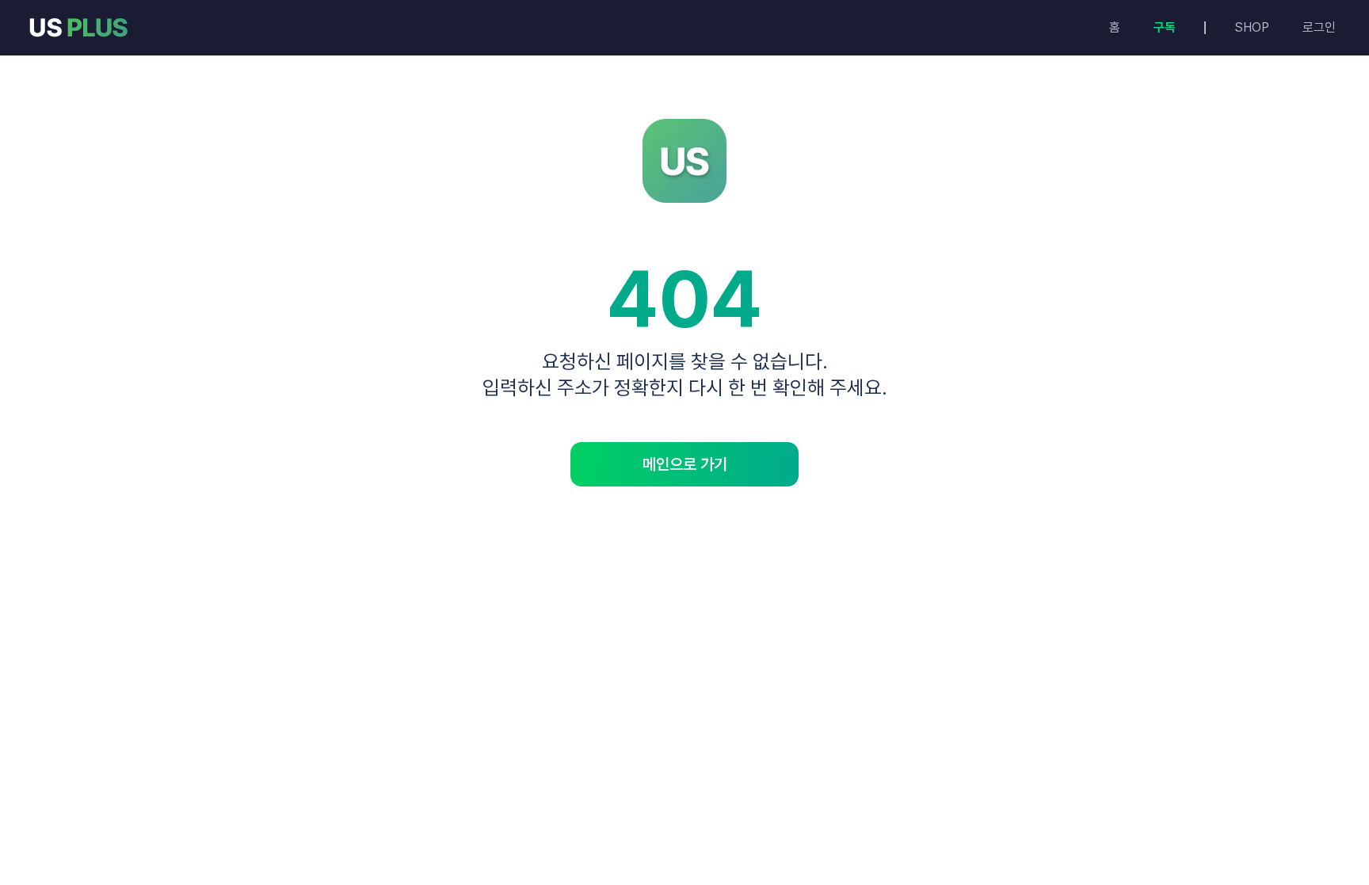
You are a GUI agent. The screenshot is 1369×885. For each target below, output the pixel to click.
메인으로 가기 (685, 464)
